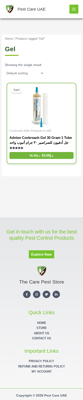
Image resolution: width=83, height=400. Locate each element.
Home (9, 38)
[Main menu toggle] (73, 9)
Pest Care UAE (32, 9)
